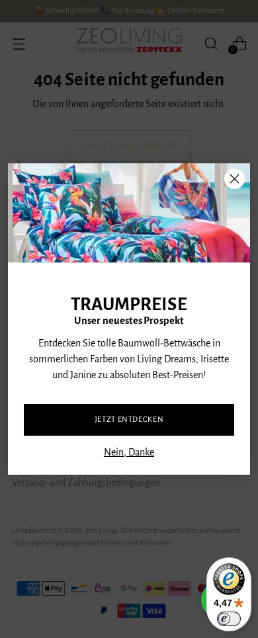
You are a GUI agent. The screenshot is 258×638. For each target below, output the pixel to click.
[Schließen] (234, 179)
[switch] (229, 619)
